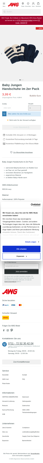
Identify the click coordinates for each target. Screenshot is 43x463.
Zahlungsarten (26, 401)
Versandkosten (35, 453)
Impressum (25, 397)
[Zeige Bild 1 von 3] (20, 79)
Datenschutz (26, 405)
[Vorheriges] (1, 53)
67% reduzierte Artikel (25, 20)
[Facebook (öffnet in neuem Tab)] (4, 331)
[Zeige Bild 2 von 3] (21, 79)
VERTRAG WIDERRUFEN (10, 397)
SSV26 (22, 23)
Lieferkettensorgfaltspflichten (30, 432)
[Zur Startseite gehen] (13, 5)
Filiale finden (6, 383)
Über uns (5, 432)
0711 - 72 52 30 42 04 (20, 343)
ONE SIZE (7, 108)
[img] (39, 28)
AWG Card (5, 379)
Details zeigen (30, 242)
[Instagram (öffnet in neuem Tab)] (8, 331)
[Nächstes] (41, 53)
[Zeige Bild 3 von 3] (22, 79)
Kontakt (24, 375)
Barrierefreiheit (26, 440)
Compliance (26, 427)
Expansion (5, 440)
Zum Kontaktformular (21, 362)
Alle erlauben (21, 249)
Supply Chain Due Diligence (30, 436)
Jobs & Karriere (6, 427)
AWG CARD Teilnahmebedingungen (29, 411)
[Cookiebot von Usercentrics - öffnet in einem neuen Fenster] (30, 205)
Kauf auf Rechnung (8, 410)
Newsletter (5, 375)
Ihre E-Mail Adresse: (10, 262)
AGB (3, 414)
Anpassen (20, 256)
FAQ (23, 379)
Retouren (5, 405)
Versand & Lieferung (8, 401)
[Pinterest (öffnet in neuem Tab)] (12, 331)
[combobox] (23, 11)
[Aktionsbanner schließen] (39, 20)
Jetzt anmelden (21, 272)
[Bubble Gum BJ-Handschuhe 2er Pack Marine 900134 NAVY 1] (21, 53)
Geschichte (5, 436)
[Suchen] (4, 11)
